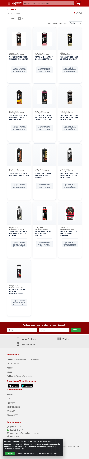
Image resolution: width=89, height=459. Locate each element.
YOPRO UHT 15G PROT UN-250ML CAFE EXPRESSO (44, 175)
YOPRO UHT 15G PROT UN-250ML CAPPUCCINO (19, 174)
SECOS (10, 395)
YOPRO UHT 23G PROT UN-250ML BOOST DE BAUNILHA (18, 234)
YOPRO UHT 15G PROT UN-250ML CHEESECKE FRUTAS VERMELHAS (44, 117)
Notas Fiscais (28, 344)
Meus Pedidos (28, 339)
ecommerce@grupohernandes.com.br (26, 433)
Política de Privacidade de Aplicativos (23, 360)
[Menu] (9, 3)
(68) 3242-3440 (16, 430)
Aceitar (10, 453)
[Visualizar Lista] (23, 18)
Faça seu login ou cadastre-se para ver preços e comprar (19, 69)
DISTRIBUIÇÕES (13, 407)
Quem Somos (13, 364)
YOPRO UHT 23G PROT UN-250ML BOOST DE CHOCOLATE (69, 175)
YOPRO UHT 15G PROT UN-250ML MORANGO (44, 58)
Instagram (14, 436)
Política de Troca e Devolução (19, 376)
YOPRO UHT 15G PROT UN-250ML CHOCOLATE (18, 58)
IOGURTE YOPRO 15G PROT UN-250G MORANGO (43, 234)
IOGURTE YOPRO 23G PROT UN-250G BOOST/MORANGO (17, 292)
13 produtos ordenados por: (58, 23)
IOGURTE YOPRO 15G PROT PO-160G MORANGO (68, 234)
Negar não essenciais (26, 453)
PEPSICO (11, 403)
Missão (10, 368)
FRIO (9, 399)
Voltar (78, 13)
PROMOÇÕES (12, 415)
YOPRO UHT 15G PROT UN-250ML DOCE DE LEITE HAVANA (18, 117)
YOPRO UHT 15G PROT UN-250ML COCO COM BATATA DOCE (69, 117)
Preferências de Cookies (48, 453)
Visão (9, 372)
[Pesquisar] (72, 3)
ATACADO (11, 411)
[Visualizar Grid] (19, 18)
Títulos (65, 339)
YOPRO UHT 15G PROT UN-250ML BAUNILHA (69, 58)
